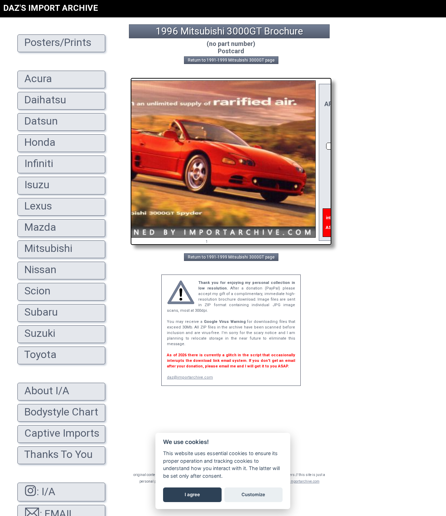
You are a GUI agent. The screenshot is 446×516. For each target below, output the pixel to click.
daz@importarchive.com (190, 377)
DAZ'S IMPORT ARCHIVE (50, 8)
